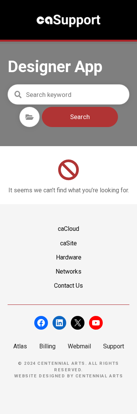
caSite (68, 243)
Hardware (68, 257)
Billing (47, 346)
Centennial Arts (99, 376)
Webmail (79, 346)
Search (80, 117)
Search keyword (17, 94)
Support (113, 346)
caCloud (68, 228)
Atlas (20, 346)
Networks (68, 271)
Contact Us (68, 285)
